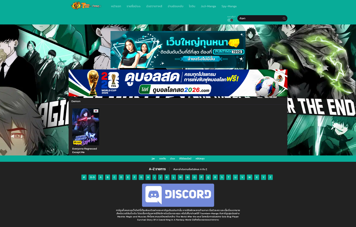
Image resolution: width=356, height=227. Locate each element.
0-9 (92, 177)
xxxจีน (162, 158)
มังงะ (172, 158)
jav (153, 158)
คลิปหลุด (200, 158)
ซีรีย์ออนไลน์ (185, 158)
